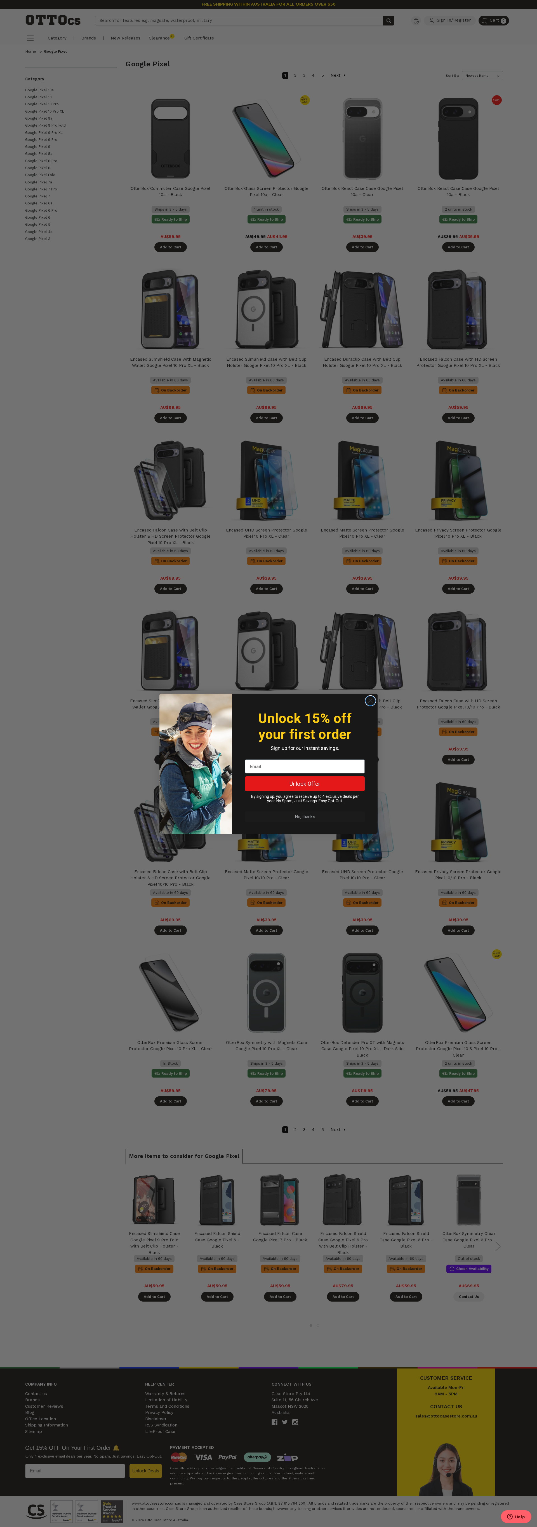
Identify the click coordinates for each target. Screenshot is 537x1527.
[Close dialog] (370, 701)
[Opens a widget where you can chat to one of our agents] (516, 1517)
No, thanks (305, 816)
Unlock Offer (304, 783)
